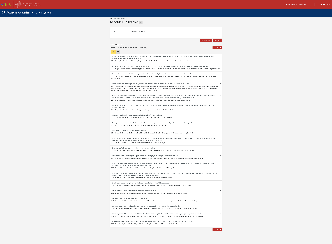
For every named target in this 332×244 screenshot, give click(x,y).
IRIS (111, 18)
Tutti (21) (217, 41)
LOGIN (328, 5)
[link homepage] (6, 4)
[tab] (113, 52)
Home (288, 5)
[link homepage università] (28, 4)
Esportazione (205, 41)
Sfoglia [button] (293, 5)
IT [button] (320, 5)
